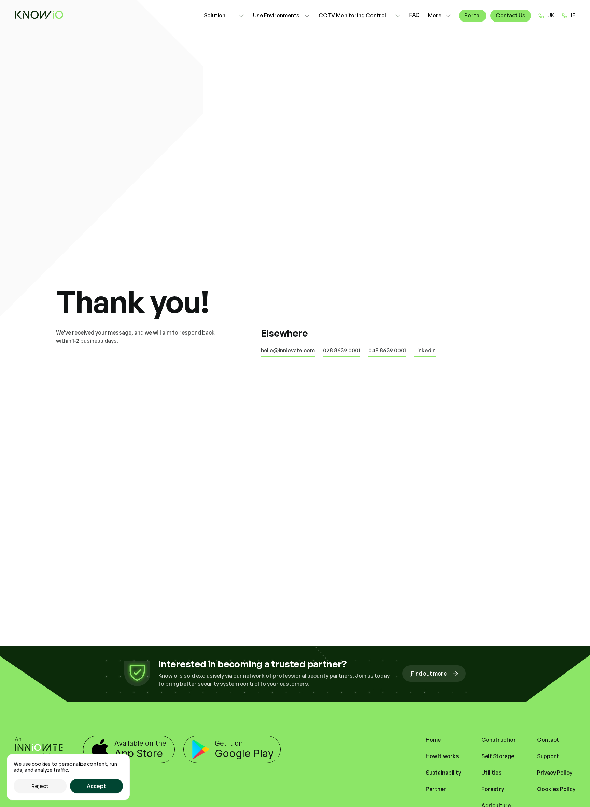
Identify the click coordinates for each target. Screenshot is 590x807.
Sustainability (443, 772)
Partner (436, 788)
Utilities (491, 772)
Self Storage (497, 756)
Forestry (492, 788)
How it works (442, 756)
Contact (548, 739)
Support (548, 756)
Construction (499, 739)
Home (433, 739)
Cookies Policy (556, 788)
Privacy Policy (554, 772)
